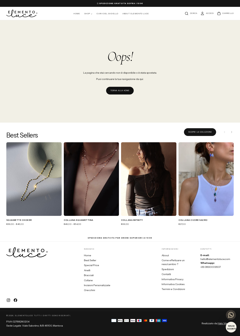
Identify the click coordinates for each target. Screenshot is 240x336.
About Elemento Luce (135, 13)
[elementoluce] (27, 252)
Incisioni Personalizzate (97, 285)
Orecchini (89, 290)
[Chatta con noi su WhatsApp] (231, 315)
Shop (87, 13)
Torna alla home (120, 90)
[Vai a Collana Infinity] (148, 179)
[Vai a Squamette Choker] (34, 179)
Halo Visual (224, 323)
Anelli (87, 270)
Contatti (166, 274)
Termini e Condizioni (173, 289)
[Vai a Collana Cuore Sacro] (206, 179)
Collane (88, 280)
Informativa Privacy (172, 279)
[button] (190, 13)
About (165, 255)
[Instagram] (8, 300)
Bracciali (89, 275)
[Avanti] (231, 132)
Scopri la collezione (200, 132)
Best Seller (90, 260)
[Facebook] (15, 300)
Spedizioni (168, 269)
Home (76, 13)
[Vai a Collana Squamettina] (91, 179)
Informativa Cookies (173, 284)
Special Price (91, 265)
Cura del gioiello (107, 13)
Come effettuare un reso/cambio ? (173, 262)
